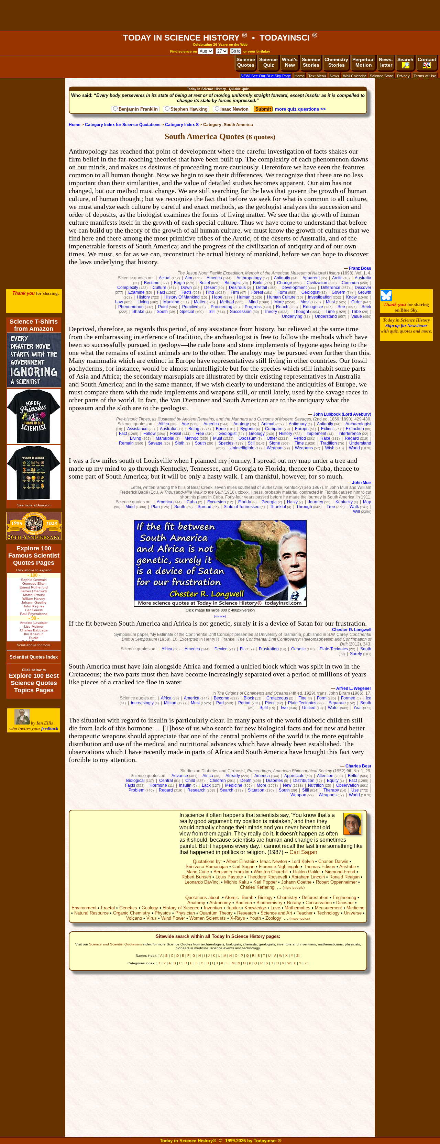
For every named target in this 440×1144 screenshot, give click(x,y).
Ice (368, 698)
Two (284, 707)
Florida (244, 502)
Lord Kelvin (303, 861)
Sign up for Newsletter (406, 325)
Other (272, 438)
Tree (331, 506)
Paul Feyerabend (33, 614)
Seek (366, 306)
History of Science (181, 907)
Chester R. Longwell (351, 629)
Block (249, 698)
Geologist (310, 292)
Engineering (344, 897)
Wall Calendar (354, 76)
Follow (149, 433)
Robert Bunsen (196, 876)
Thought (301, 311)
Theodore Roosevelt (267, 876)
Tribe (356, 311)
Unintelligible (242, 448)
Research (196, 790)
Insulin (185, 785)
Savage (155, 443)
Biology (265, 897)
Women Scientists (207, 918)
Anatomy (196, 902)
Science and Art (276, 913)
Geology (257, 433)
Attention (325, 775)
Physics (163, 913)
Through (304, 506)
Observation (347, 785)
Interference (350, 433)
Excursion (216, 502)
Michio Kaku (236, 882)
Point (163, 306)
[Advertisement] (220, 15)
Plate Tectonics (334, 649)
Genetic (298, 649)
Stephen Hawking (189, 109)
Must (330, 302)
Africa (163, 424)
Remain (126, 443)
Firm (235, 292)
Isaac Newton (234, 109)
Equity (333, 780)
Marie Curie (197, 871)
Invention (213, 907)
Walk (354, 506)
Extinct (327, 428)
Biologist (232, 282)
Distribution (304, 780)
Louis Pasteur (229, 876)
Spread (204, 506)
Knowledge (255, 907)
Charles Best (358, 766)
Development (294, 287)
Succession (241, 311)
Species (225, 443)
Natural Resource (91, 913)
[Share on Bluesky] (386, 299)
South (162, 311)
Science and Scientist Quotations (115, 944)
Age (185, 424)
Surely (356, 653)
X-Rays (237, 918)
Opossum (247, 438)
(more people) (294, 887)
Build (258, 282)
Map (367, 502)
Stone (274, 443)
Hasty (292, 502)
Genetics (128, 907)
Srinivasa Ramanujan (207, 866)
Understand (326, 316)
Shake (138, 311)
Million (170, 702)
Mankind (171, 302)
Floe (302, 698)
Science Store (381, 76)
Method (227, 302)
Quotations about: (203, 897)
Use (355, 790)
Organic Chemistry (131, 913)
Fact (161, 292)
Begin (179, 282)
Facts (186, 292)
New (287, 785)
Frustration (269, 649)
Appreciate (294, 775)
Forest (257, 292)
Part (220, 702)
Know (351, 297)
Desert (210, 287)
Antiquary (298, 424)
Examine (136, 292)
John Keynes (33, 606)
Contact (427, 59)
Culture (159, 287)
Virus (151, 918)
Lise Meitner (33, 626)
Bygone (247, 428)
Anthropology (249, 278)
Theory (270, 311)
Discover (363, 287)
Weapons (304, 448)
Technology (328, 913)
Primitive (190, 306)
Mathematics (297, 907)
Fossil (175, 433)
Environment (84, 907)
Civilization (317, 282)
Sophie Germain (34, 580)
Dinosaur (345, 902)
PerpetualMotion (363, 62)
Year (357, 707)
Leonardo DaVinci (202, 882)
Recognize (313, 306)
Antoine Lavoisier (33, 623)
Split (264, 707)
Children (218, 780)
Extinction (355, 428)
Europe (302, 428)
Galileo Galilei (306, 871)
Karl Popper (265, 882)
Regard (352, 438)
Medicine (233, 785)
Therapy (331, 790)
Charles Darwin (333, 861)
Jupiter (233, 907)
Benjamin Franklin (138, 109)
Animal (267, 424)
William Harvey (33, 599)
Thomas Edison (319, 866)
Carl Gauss (34, 610)
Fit (242, 649)
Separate (337, 702)
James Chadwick (34, 591)
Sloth (180, 443)
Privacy (403, 76)
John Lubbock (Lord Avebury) (342, 414)
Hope (217, 297)
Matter (200, 302)
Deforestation (315, 897)
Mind (253, 302)
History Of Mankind (182, 297)
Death (246, 780)
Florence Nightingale (279, 866)
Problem (136, 790)
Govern (338, 292)
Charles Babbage (34, 630)
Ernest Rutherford (34, 587)
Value (356, 316)
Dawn (186, 287)
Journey (315, 502)
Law (119, 302)
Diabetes (274, 780)
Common (350, 282)
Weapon (275, 448)
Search (405, 59)
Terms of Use (425, 76)
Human (244, 297)
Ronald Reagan (344, 876)
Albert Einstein (240, 861)
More (279, 302)
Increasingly (142, 702)
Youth (255, 918)
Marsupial (165, 438)
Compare (274, 428)
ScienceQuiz (268, 62)
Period (300, 438)
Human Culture (281, 297)
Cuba (192, 502)
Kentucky (344, 502)
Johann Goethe (296, 882)
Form (282, 292)
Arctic (337, 278)
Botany (294, 902)
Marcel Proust (34, 595)
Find (210, 292)
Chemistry (287, 897)
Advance (180, 775)
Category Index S (182, 124)
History (143, 297)
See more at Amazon (34, 505)
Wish (329, 448)
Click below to (34, 670)
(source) (220, 616)
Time (330, 311)
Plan (155, 506)
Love (275, 907)
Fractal (108, 907)
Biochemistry (269, 902)
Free (200, 433)
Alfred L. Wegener (353, 688)
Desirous (237, 287)
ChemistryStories (336, 62)
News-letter (386, 62)
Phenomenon (131, 306)
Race (325, 438)
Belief (204, 282)
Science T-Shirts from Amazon (34, 325)
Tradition (328, 443)
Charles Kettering (257, 887)
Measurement (328, 907)
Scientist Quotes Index (34, 657)
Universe (353, 913)
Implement (316, 433)
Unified (309, 707)
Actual (164, 278)
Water (333, 707)
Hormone (158, 785)
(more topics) (299, 918)
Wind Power (173, 918)
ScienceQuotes (245, 62)
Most (304, 302)
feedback (49, 728)
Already (233, 775)
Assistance (137, 428)
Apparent (311, 278)
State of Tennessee (242, 506)
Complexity (127, 287)
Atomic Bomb (239, 897)
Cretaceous (277, 698)
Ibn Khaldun (34, 634)
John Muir (361, 482)
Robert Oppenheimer (336, 882)
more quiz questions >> (300, 109)
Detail (261, 287)
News (334, 76)
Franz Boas (360, 268)
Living (143, 302)
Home (300, 76)
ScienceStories (311, 62)
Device (221, 649)
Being (193, 428)
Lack (206, 785)
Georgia (269, 502)
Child (190, 780)
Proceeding (221, 306)
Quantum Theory (216, 913)
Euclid (33, 638)
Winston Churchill (271, 871)
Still (212, 311)
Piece (270, 702)
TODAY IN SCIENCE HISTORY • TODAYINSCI (220, 37)
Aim (188, 278)
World (354, 448)
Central (166, 780)
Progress (253, 306)
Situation (256, 790)
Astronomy (220, 902)
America (214, 278)
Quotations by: (207, 861)
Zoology (273, 918)
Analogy (241, 424)
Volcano (134, 918)
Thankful (278, 506)
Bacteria (243, 902)
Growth (364, 292)
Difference (330, 287)
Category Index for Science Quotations (123, 124)
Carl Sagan (303, 852)
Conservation (319, 902)
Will (356, 511)
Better (353, 775)
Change (284, 282)
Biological (135, 780)
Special (187, 311)
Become (152, 282)
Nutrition (316, 785)
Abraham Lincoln (308, 876)
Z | (298, 955)
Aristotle (347, 866)
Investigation (320, 297)
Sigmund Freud (340, 871)
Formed (348, 698)
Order (356, 302)
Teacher (304, 913)
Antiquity (282, 278)
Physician (185, 913)
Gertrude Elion (33, 583)
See (341, 306)
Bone (221, 428)
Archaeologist (358, 424)
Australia (363, 278)
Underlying (292, 316)
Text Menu (317, 76)
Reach (282, 306)
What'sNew (290, 62)
